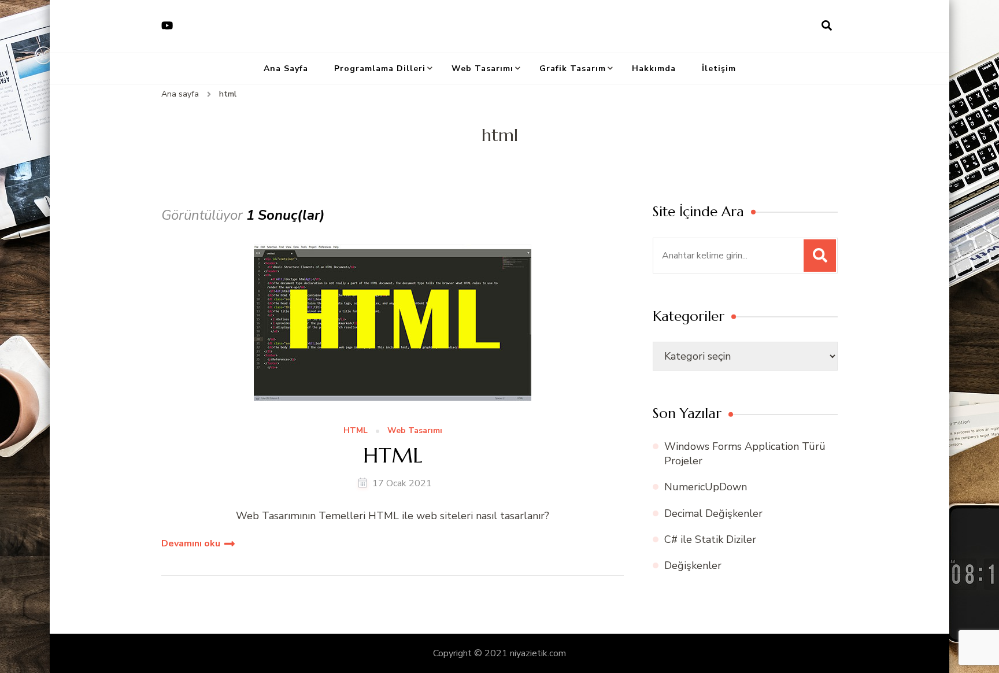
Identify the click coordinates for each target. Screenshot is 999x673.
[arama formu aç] (827, 26)
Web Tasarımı (482, 68)
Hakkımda (654, 68)
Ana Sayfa (286, 68)
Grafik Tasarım (572, 68)
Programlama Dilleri (380, 68)
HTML (355, 431)
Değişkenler (693, 565)
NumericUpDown (705, 487)
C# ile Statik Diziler (710, 539)
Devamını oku (190, 543)
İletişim (719, 68)
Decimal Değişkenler (713, 513)
